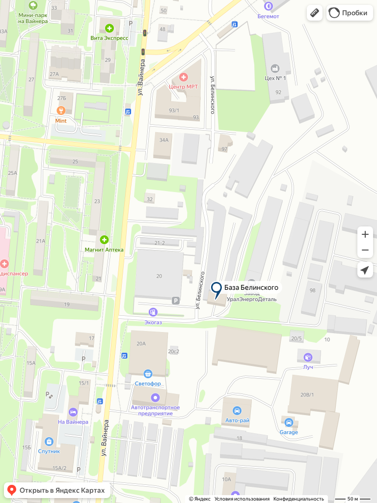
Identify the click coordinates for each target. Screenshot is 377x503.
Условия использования (242, 499)
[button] (315, 13)
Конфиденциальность (298, 499)
